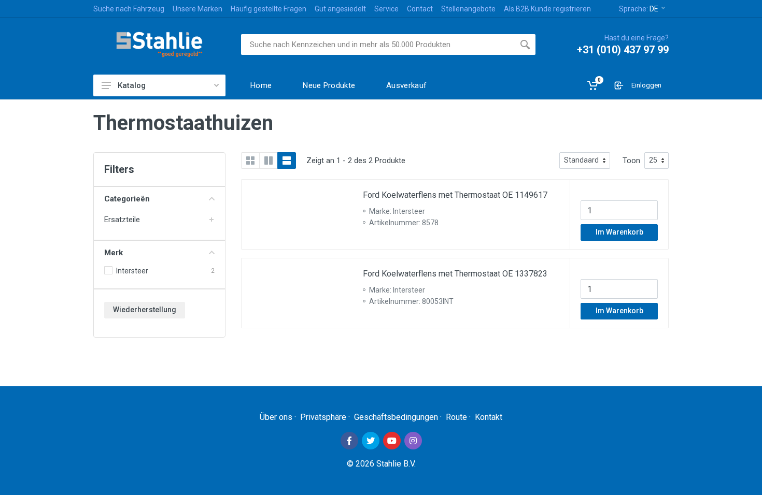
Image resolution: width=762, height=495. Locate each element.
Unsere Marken (197, 8)
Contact (420, 8)
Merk (113, 252)
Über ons (276, 417)
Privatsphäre (323, 417)
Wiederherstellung (144, 309)
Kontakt (488, 417)
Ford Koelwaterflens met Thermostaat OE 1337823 (455, 274)
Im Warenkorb (619, 232)
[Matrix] (250, 160)
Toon (631, 160)
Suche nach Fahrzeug (128, 8)
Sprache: (638, 9)
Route (456, 417)
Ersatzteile (122, 219)
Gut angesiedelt (340, 8)
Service (386, 8)
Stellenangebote (468, 8)
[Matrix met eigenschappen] (268, 160)
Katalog (132, 85)
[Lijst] (286, 160)
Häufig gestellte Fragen (268, 8)
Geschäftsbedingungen (396, 417)
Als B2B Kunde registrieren (547, 8)
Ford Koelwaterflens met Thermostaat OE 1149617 (455, 195)
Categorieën (127, 198)
